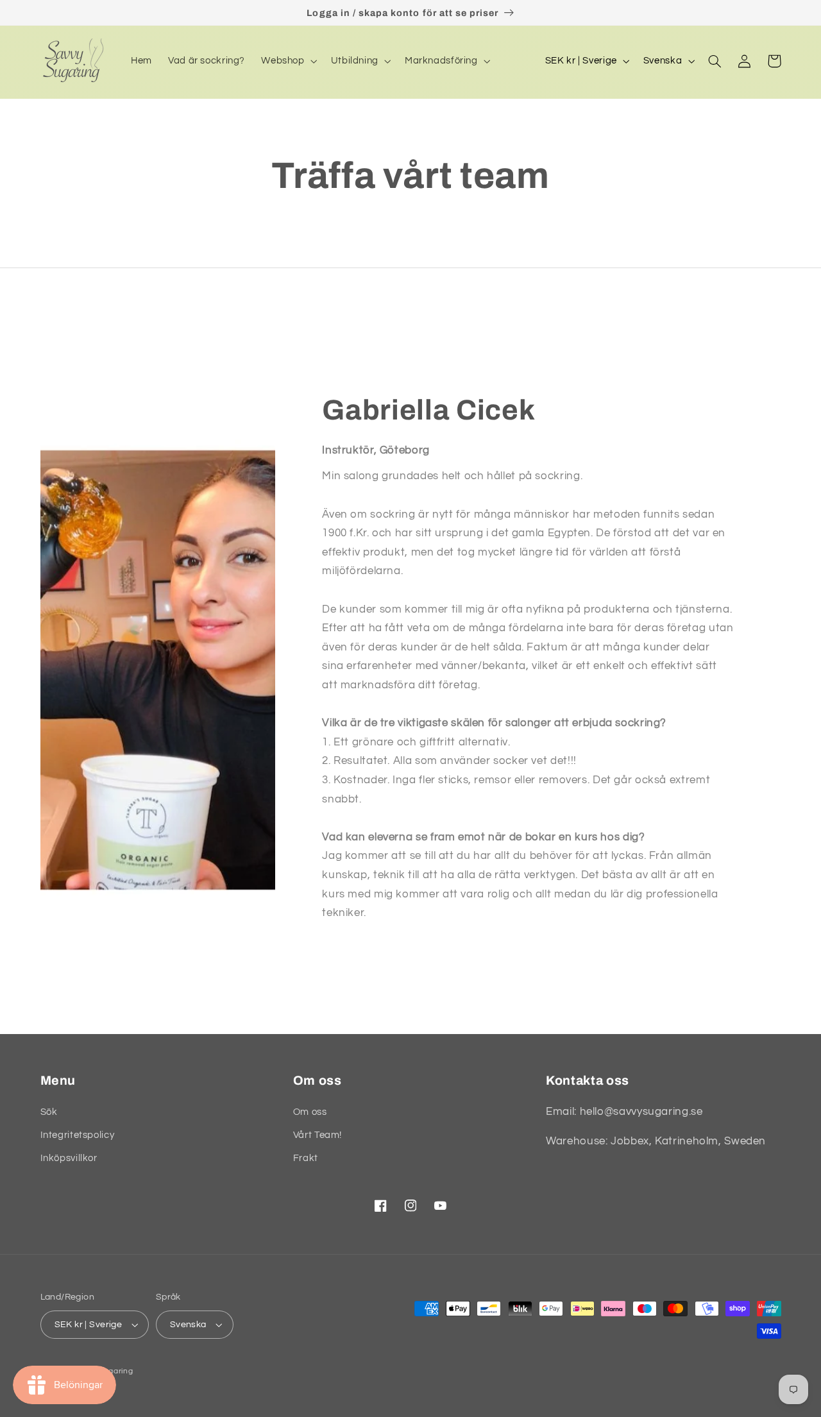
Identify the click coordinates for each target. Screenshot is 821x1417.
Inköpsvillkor (68, 1158)
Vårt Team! (317, 1135)
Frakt (305, 1158)
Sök (49, 1112)
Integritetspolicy (77, 1135)
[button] (288, 61)
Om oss (310, 1112)
